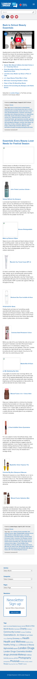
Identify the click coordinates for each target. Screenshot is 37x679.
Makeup (24, 125)
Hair (12, 120)
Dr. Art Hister (19, 634)
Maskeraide (22, 546)
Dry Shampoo (24, 538)
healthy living (9, 644)
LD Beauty (18, 124)
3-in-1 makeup (14, 531)
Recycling (11, 664)
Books (11, 628)
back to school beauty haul (17, 109)
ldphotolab (8, 648)
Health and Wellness (14, 641)
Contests (23, 632)
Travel (20, 664)
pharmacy (11, 658)
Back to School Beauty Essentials (14, 26)
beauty (14, 626)
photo (16, 658)
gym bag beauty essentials (21, 119)
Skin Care (15, 664)
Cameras (17, 629)
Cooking (28, 632)
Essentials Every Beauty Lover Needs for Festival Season (18, 142)
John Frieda (24, 541)
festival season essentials (11, 541)
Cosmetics (22, 112)
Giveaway (16, 638)
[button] (18, 155)
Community (9, 631)
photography (7, 661)
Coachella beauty (9, 536)
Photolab (15, 661)
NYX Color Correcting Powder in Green (16, 80)
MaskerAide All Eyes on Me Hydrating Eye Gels (19, 547)
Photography (24, 657)
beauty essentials (13, 111)
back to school (14, 107)
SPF (10, 549)
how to (16, 645)
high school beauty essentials (21, 120)
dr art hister (29, 635)
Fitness (5, 638)
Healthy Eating (29, 642)
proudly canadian (28, 661)
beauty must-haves (24, 111)
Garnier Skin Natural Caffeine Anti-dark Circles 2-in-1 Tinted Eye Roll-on (18, 116)
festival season (28, 540)
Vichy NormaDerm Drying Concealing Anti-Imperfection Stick (19, 126)
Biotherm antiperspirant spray (16, 535)
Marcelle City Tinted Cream (11, 546)
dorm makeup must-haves (17, 114)
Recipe (6, 664)
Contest (17, 632)
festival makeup (19, 540)
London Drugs (14, 93)
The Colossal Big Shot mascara (19, 549)
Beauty (11, 105)
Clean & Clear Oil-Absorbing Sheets (15, 83)
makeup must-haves (27, 545)
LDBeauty (23, 124)
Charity (23, 628)
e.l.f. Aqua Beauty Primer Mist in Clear (15, 78)
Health (25, 638)
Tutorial (25, 664)
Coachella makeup (19, 536)
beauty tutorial (21, 626)
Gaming (9, 638)
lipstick (16, 648)
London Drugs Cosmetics (14, 125)
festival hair (12, 540)
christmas (29, 629)
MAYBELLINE (24, 548)
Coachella (26, 535)
